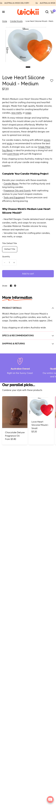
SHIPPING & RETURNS (13, 343)
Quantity (6, 256)
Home (4, 21)
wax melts (16, 113)
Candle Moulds (16, 21)
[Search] (47, 12)
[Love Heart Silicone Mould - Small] (41, 406)
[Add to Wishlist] (52, 80)
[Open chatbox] (50, 799)
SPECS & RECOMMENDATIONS (18, 335)
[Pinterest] (15, 285)
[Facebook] (11, 285)
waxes (47, 140)
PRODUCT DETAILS (12, 308)
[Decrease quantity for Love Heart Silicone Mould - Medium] (4, 263)
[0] (51, 12)
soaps (28, 113)
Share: (5, 286)
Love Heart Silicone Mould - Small (40, 425)
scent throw (13, 154)
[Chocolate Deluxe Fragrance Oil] (14, 412)
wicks (9, 143)
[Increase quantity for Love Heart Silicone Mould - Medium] (14, 263)
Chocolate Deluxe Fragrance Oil (15, 434)
